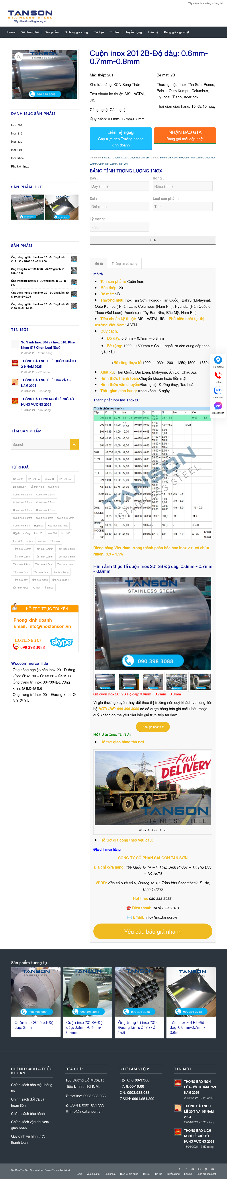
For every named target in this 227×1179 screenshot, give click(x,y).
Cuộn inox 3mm (21, 525)
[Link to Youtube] (192, 1169)
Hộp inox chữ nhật (58, 525)
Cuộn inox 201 (120, 157)
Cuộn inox (53, 486)
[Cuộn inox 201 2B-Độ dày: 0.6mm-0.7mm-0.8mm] (152, 623)
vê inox (36, 587)
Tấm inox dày (20, 579)
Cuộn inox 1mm (44, 517)
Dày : (94, 178)
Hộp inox (39, 525)
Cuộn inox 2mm (65, 517)
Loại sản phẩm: (166, 198)
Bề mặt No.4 (19, 486)
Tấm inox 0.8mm (66, 556)
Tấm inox (55, 541)
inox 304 (52, 533)
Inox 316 (16, 133)
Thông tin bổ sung (124, 263)
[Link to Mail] (212, 1169)
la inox (30, 541)
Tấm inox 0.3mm (22, 548)
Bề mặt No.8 (37, 486)
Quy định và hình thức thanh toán (28, 1139)
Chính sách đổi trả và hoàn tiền (27, 1102)
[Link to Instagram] (199, 1169)
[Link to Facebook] (179, 1169)
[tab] (98, 263)
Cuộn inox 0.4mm (22, 494)
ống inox (49, 587)
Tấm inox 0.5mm (66, 548)
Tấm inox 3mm (41, 572)
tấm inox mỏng (40, 579)
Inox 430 (16, 141)
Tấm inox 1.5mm (44, 564)
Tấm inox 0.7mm (44, 556)
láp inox (42, 541)
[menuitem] (11, 32)
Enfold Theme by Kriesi (57, 1170)
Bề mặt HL (49, 479)
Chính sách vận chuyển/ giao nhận (30, 1124)
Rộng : (158, 178)
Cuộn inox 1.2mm (45, 510)
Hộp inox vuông (21, 533)
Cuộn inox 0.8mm (22, 510)
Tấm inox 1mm (65, 564)
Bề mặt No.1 (66, 479)
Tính (153, 240)
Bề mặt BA (34, 479)
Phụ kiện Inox (20, 166)
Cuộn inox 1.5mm (22, 517)
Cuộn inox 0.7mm (45, 502)
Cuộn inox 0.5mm (45, 494)
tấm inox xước (20, 587)
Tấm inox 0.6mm (22, 556)
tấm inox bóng (60, 572)
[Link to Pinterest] (206, 1169)
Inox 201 (16, 150)
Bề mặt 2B (18, 479)
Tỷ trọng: (97, 218)
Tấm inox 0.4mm (44, 548)
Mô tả (98, 263)
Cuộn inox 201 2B (139, 157)
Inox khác (17, 158)
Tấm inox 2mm (21, 572)
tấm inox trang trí (61, 579)
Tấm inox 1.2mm (22, 564)
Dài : (93, 198)
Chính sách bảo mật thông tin (31, 1087)
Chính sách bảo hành (28, 1113)
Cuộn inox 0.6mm (22, 502)
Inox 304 (16, 125)
